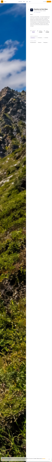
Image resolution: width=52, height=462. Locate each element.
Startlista (39, 42)
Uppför (40, 30)
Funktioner (20, 1)
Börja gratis (48, 1)
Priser (24, 1)
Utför (47, 30)
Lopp (27, 1)
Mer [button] (29, 1)
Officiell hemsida (33, 42)
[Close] (49, 459)
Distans (33, 30)
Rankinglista (45, 42)
